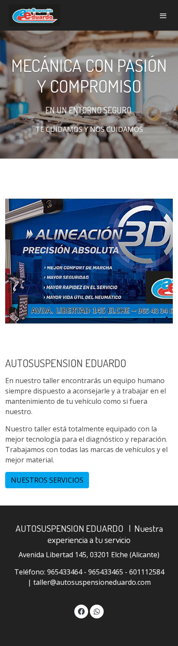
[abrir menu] (163, 15)
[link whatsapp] (96, 611)
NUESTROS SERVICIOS (47, 480)
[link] (34, 15)
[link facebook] (81, 611)
